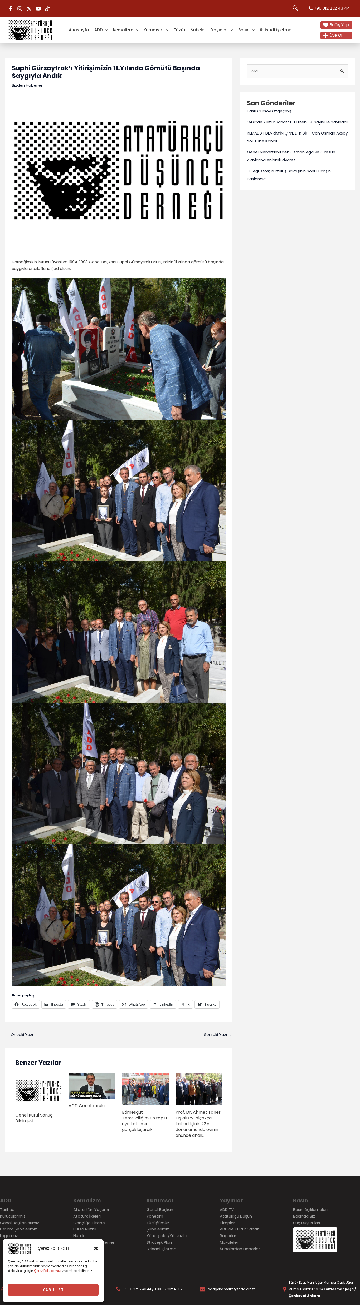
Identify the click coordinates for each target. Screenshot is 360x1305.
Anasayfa (79, 30)
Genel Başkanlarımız (19, 1222)
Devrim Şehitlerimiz (18, 1229)
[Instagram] (19, 8)
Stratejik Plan (159, 1242)
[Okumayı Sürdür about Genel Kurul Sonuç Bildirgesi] (38, 1090)
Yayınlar (219, 30)
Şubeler (198, 30)
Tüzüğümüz (158, 1222)
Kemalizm (123, 30)
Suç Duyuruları (306, 1222)
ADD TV (227, 1209)
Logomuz (9, 1235)
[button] (96, 1248)
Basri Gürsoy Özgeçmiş (269, 111)
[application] (105, 30)
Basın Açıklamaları (310, 1209)
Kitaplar (227, 1222)
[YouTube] (38, 8)
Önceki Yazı (19, 1034)
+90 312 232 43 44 (332, 8)
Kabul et (53, 1290)
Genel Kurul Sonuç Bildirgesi (33, 1118)
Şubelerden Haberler (240, 1249)
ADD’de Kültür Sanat (239, 1229)
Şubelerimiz (158, 1229)
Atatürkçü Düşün (236, 1216)
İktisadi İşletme (275, 30)
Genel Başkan (160, 1209)
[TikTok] (47, 8)
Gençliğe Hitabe (89, 1222)
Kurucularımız (13, 1216)
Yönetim (155, 1216)
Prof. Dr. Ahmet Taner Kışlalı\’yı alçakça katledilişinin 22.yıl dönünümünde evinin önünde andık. (198, 1123)
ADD (98, 30)
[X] (29, 8)
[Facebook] (10, 8)
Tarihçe (7, 1209)
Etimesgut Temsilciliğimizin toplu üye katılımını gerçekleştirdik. (144, 1121)
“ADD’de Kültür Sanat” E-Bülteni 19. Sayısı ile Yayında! (297, 122)
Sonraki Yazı (218, 1034)
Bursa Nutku (84, 1229)
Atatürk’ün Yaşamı (91, 1209)
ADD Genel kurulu (87, 1106)
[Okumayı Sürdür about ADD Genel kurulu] (92, 1086)
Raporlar (228, 1235)
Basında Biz (304, 1216)
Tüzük (180, 30)
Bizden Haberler (27, 85)
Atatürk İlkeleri (87, 1216)
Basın (244, 30)
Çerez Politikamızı (47, 1270)
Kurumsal (153, 30)
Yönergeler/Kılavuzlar (167, 1235)
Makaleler (229, 1242)
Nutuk (78, 1235)
